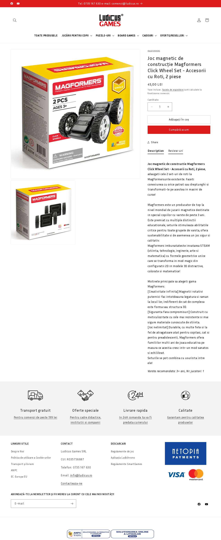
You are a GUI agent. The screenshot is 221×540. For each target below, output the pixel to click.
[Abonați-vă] (72, 503)
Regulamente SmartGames (126, 464)
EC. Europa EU (19, 476)
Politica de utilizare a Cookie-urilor (31, 457)
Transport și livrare (22, 464)
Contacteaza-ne (71, 483)
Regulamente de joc (122, 451)
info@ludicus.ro (81, 475)
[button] (15, 20)
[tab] (156, 151)
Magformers (154, 51)
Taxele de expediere (173, 90)
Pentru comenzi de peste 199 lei (35, 417)
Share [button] (154, 142)
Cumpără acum (179, 129)
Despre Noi (17, 451)
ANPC (14, 470)
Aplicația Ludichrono (123, 457)
